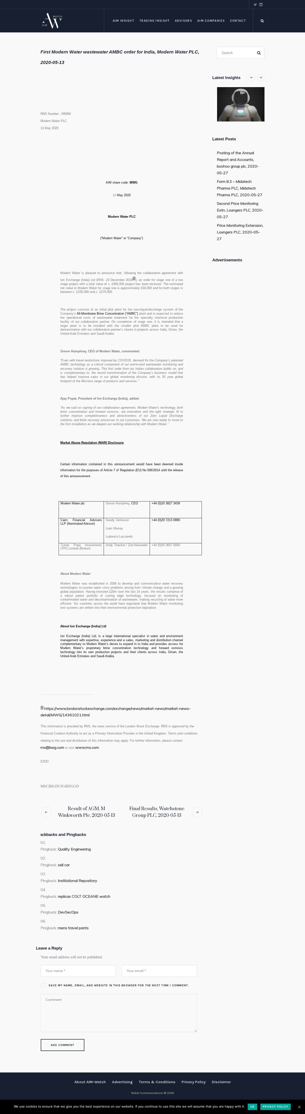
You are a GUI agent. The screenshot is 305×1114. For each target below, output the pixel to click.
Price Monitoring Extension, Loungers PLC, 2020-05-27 (240, 232)
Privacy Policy (194, 1082)
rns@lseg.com (52, 747)
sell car (64, 864)
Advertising (122, 1082)
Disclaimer (221, 1082)
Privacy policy (275, 1106)
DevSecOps (68, 912)
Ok (252, 1106)
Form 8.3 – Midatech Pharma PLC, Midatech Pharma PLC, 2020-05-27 (239, 188)
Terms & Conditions (157, 1082)
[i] (134, 278)
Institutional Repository (77, 880)
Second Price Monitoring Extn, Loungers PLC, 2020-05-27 (240, 210)
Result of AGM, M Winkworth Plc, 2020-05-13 (86, 812)
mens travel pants (73, 927)
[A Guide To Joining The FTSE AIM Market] (243, 104)
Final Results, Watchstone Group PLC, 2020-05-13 (156, 812)
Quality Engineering (74, 849)
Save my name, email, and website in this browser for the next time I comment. (119, 985)
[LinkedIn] (261, 4)
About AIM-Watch (90, 1082)
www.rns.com (87, 747)
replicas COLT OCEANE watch (84, 896)
